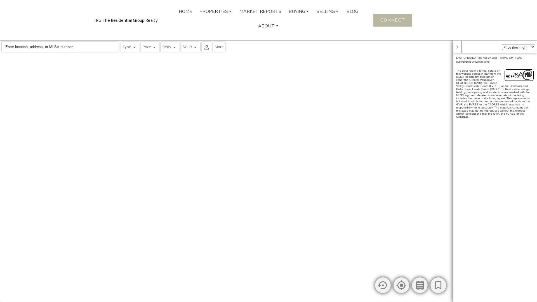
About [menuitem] (266, 26)
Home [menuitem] (185, 11)
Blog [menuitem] (352, 11)
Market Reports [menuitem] (260, 11)
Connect (392, 20)
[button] (392, 20)
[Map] (268, 171)
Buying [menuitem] (297, 11)
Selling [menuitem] (326, 11)
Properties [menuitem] (213, 11)
